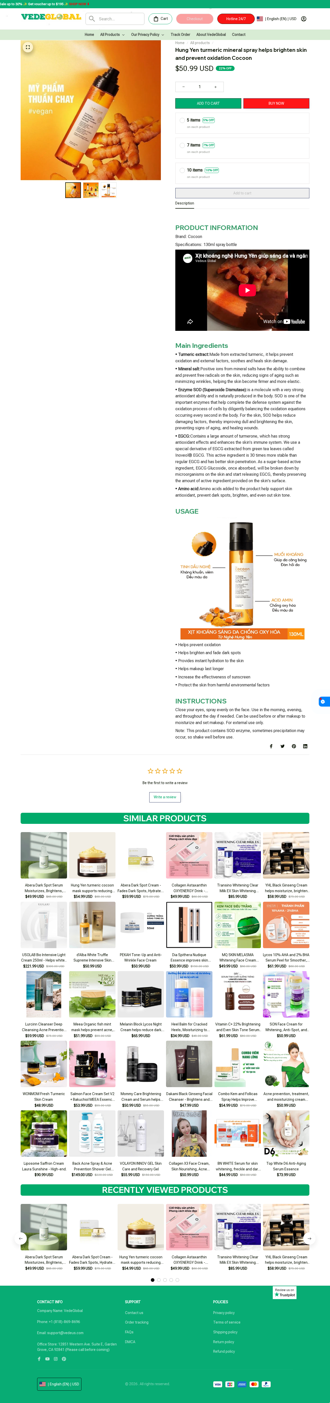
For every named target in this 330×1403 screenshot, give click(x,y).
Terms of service (227, 1322)
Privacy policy (224, 1313)
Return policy (223, 1342)
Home (180, 43)
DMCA (130, 1342)
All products (200, 43)
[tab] (152, 1280)
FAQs (129, 1332)
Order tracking (136, 1322)
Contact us (134, 1313)
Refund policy (224, 1351)
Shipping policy (225, 1332)
